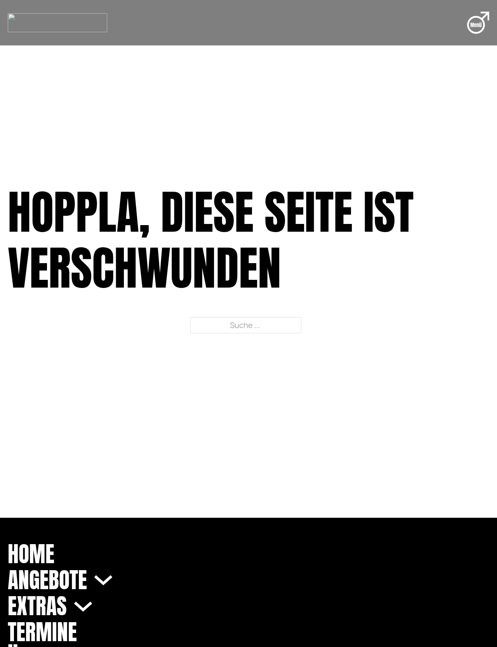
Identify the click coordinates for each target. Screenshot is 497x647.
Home (31, 554)
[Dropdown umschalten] (103, 579)
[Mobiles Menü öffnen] (478, 23)
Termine (42, 632)
